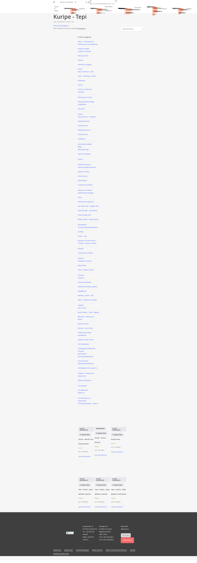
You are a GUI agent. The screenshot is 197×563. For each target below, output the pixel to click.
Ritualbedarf (61, 22)
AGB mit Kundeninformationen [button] (116, 550)
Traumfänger (82, 386)
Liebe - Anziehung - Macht (87, 76)
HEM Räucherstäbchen (86, 202)
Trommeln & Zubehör (85, 185)
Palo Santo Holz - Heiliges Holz (88, 206)
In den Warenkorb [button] (84, 429)
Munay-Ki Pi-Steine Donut (87, 241)
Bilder (80, 147)
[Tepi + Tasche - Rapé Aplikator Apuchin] (86, 468)
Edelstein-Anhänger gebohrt (87, 287)
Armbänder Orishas (85, 261)
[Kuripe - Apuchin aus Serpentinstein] (86, 417)
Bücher (80, 159)
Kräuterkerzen (83, 126)
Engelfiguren (82, 291)
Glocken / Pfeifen (83, 172)
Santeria (81, 258)
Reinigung (81, 80)
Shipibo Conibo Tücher (86, 340)
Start (54, 22)
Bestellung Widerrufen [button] (61, 554)
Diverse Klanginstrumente (87, 167)
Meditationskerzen (84, 130)
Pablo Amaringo (83, 149)
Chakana (81, 278)
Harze (80, 197)
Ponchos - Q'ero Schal (85, 328)
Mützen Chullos (83, 324)
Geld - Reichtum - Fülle (86, 72)
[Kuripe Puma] (118, 417)
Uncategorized (83, 390)
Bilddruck (81, 393)
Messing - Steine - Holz (86, 295)
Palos (82, 265)
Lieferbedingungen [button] (82, 550)
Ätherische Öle (83, 56)
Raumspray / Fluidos (85, 97)
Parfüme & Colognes (85, 65)
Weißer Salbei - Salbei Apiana (88, 219)
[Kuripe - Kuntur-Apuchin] (102, 417)
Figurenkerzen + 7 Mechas (87, 117)
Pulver (80, 69)
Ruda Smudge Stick (84, 215)
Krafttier (81, 232)
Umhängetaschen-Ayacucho (87, 368)
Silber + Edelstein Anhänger (87, 300)
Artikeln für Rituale (84, 51)
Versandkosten (85, 456)
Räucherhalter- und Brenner (87, 210)
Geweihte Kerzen (84, 121)
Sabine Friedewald (84, 154)
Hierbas (80, 60)
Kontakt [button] (132, 550)
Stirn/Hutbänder (83, 344)
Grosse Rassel (82, 176)
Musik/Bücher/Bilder (85, 144)
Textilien (81, 305)
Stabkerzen (82, 139)
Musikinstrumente (84, 165)
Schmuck (81, 275)
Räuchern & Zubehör (85, 190)
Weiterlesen (100, 428)
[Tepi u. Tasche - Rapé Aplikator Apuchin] (102, 468)
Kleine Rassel (82, 180)
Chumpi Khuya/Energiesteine (88, 227)
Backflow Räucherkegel (86, 193)
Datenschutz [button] (68, 550)
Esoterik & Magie (83, 49)
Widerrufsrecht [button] (97, 550)
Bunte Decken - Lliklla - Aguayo (88, 312)
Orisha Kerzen (83, 134)
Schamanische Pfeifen (85, 253)
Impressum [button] (57, 550)
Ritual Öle (81, 109)
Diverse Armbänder (84, 282)
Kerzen (80, 114)
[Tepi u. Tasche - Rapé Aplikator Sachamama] (118, 468)
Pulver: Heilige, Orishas (86, 270)
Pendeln (81, 249)
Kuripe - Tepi (82, 236)
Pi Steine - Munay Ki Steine (87, 243)
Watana (84, 380)
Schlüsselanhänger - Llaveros (88, 403)
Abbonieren (127, 540)
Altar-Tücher (82, 308)
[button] (116, 1)
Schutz (80, 85)
